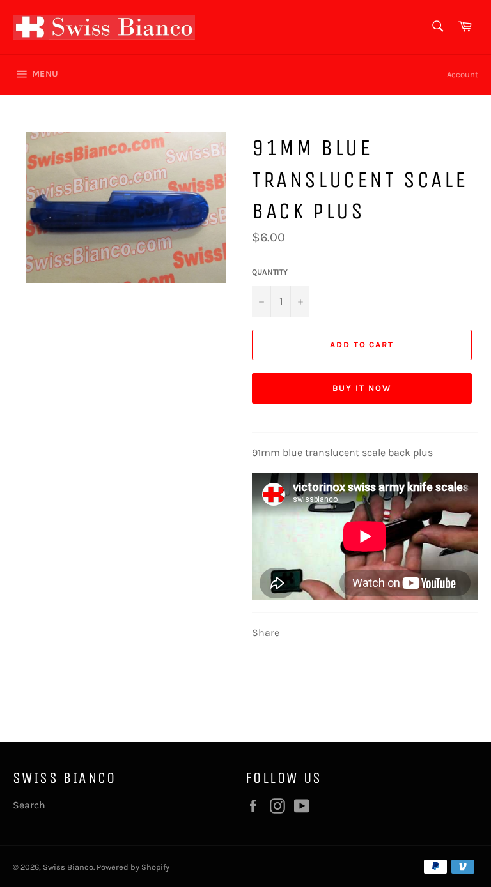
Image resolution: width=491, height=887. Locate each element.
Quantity (270, 272)
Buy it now (361, 388)
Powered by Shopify (133, 867)
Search (29, 805)
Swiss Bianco (68, 867)
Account (462, 74)
